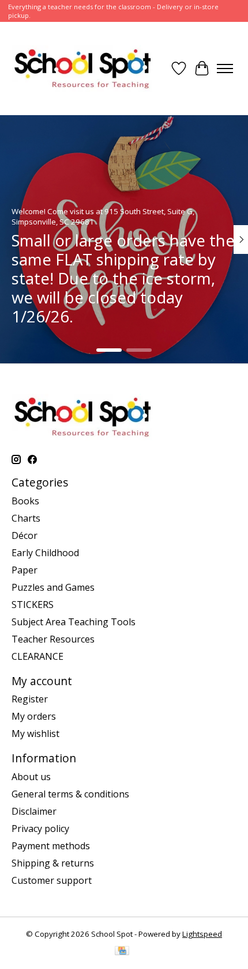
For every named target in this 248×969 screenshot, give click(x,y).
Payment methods (51, 845)
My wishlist (35, 733)
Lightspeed (202, 934)
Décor (24, 535)
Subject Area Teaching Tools (74, 621)
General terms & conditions (70, 794)
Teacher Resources (53, 639)
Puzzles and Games (53, 587)
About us (31, 776)
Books (25, 501)
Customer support (52, 880)
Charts (26, 518)
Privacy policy (40, 828)
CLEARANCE (37, 656)
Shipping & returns (53, 863)
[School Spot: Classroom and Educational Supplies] (82, 68)
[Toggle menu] (224, 68)
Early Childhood (45, 552)
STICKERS (33, 604)
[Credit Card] (122, 951)
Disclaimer (34, 811)
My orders (34, 716)
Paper (24, 570)
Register (30, 699)
